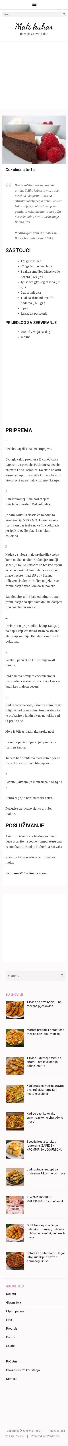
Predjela (11, 1328)
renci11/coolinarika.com (30, 873)
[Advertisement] (34, 75)
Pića (9, 1320)
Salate (10, 1346)
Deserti (11, 1294)
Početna (11, 1361)
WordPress (52, 1436)
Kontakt (11, 1379)
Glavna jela (13, 1302)
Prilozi (10, 1337)
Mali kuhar (34, 26)
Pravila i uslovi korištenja (23, 1370)
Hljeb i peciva (15, 1311)
